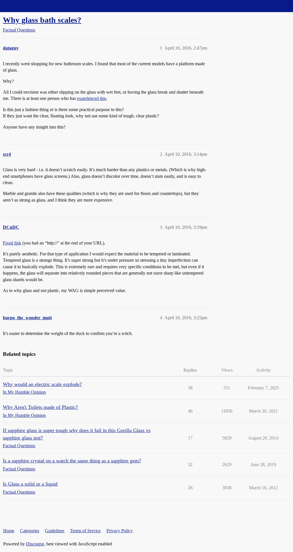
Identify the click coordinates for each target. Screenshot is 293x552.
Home (8, 530)
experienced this (91, 98)
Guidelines (54, 530)
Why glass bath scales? (42, 19)
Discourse (35, 543)
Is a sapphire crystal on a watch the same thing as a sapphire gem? (72, 461)
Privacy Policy (119, 530)
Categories (29, 530)
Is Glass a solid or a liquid (30, 484)
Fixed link (12, 242)
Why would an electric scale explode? (42, 384)
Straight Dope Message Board (30, 5)
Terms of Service (85, 530)
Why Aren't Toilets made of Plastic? (40, 407)
